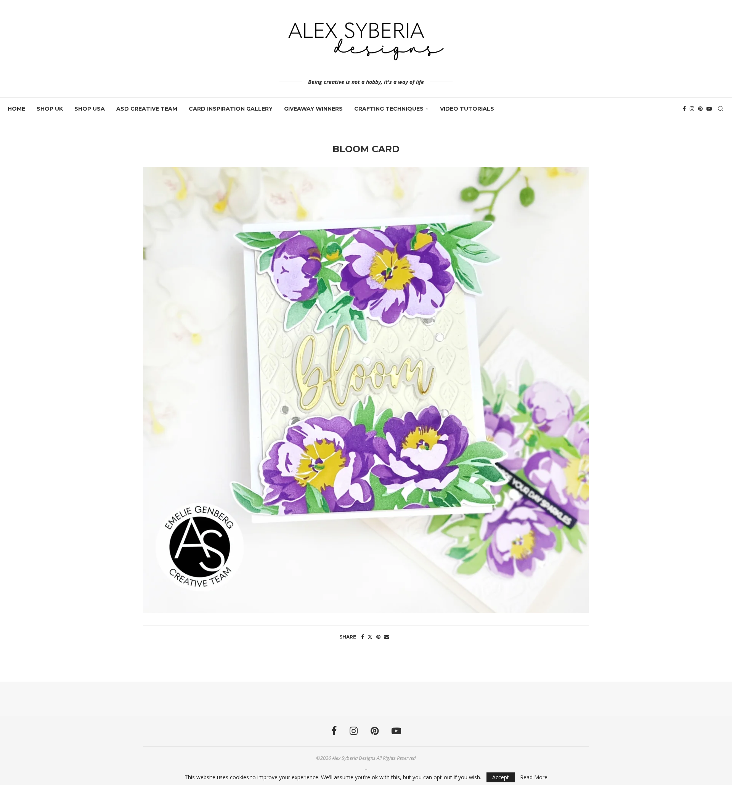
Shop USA (89, 108)
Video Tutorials (467, 108)
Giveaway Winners (313, 108)
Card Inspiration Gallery (231, 108)
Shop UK (50, 108)
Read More (533, 777)
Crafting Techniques (389, 108)
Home (16, 108)
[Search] (720, 109)
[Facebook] (684, 109)
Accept (500, 777)
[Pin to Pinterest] (378, 636)
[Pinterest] (700, 109)
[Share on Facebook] (362, 636)
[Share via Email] (386, 636)
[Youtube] (709, 109)
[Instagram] (692, 109)
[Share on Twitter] (370, 636)
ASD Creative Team (146, 108)
